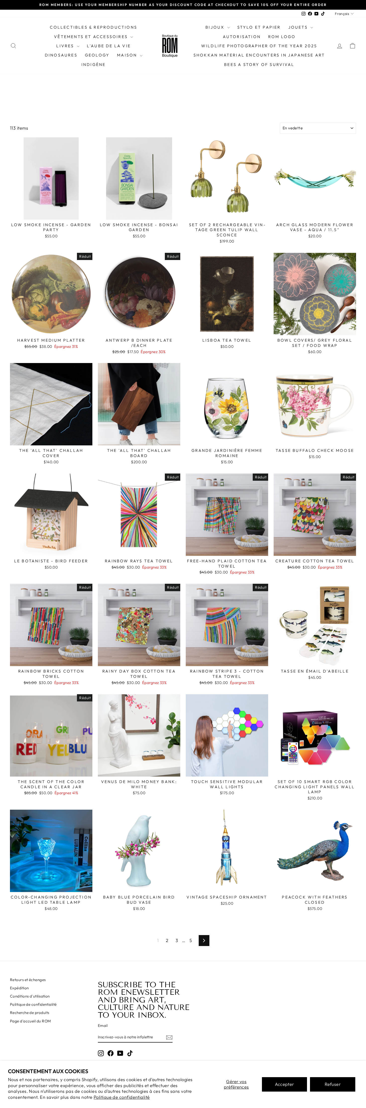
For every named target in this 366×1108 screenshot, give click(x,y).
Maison (127, 55)
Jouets (298, 27)
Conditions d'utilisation (30, 996)
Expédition (19, 988)
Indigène (93, 64)
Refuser (333, 1084)
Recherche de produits (29, 1012)
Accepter (284, 1084)
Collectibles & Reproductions (93, 27)
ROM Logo (282, 36)
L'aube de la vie (109, 45)
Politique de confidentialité (122, 1097)
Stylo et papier (259, 27)
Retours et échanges (28, 979)
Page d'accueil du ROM (30, 1021)
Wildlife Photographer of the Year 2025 (259, 45)
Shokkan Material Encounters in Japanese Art (259, 55)
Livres (65, 45)
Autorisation (242, 36)
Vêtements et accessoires (91, 36)
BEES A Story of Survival (259, 64)
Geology (97, 55)
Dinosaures (61, 55)
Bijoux (215, 27)
